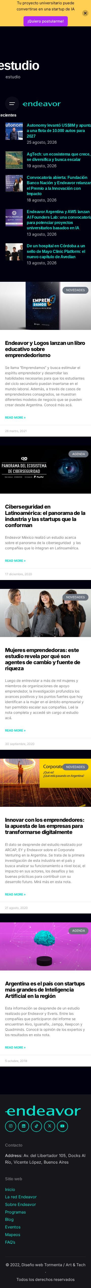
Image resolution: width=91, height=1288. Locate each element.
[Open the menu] (12, 104)
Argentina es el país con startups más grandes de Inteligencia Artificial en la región (45, 989)
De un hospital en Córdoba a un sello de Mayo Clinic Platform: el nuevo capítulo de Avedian (56, 251)
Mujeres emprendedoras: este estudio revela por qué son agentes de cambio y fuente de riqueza (42, 659)
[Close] (85, 13)
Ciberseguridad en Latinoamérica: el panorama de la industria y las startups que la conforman (45, 515)
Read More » (15, 417)
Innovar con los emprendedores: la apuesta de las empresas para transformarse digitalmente (44, 826)
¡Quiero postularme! (46, 21)
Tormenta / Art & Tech (64, 1264)
